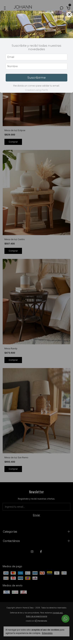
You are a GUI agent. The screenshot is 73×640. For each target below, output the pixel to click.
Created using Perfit (36, 90)
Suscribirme (36, 77)
